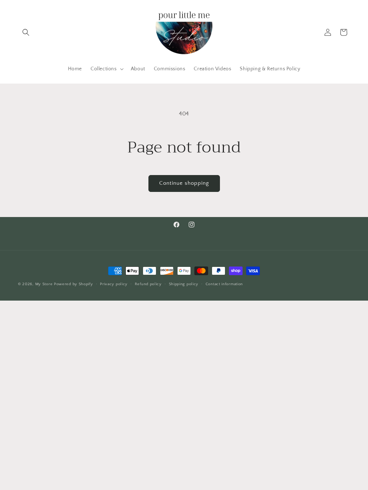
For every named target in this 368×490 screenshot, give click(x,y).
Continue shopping (184, 183)
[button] (26, 32)
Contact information (224, 284)
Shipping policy (184, 284)
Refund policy (148, 284)
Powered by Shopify (73, 284)
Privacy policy (114, 284)
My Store (44, 284)
